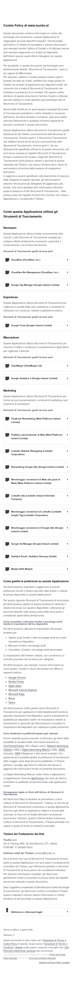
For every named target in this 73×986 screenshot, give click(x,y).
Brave (11, 698)
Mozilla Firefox (16, 681)
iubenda (19, 947)
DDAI (17, 753)
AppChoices (37, 778)
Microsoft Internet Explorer (22, 690)
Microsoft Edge (16, 694)
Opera (11, 702)
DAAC (62, 749)
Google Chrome (17, 677)
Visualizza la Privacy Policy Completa (54, 963)
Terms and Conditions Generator (42, 958)
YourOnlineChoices (13, 746)
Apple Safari (15, 685)
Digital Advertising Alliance (36, 749)
